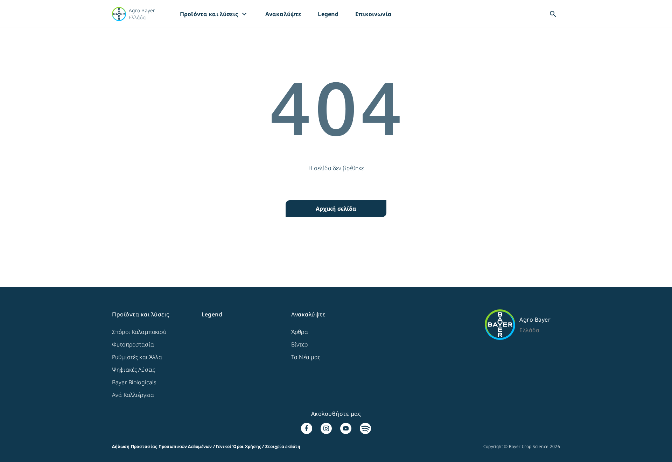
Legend (328, 14)
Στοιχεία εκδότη (283, 446)
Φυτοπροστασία (133, 344)
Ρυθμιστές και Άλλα (137, 357)
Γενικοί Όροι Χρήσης (238, 446)
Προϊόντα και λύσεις (214, 14)
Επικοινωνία (373, 14)
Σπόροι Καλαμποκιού (139, 332)
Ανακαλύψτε (283, 14)
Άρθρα (299, 332)
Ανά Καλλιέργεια (133, 395)
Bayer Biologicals (134, 382)
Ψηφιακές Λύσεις (133, 369)
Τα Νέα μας (306, 357)
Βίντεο (299, 344)
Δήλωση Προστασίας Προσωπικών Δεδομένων (162, 446)
